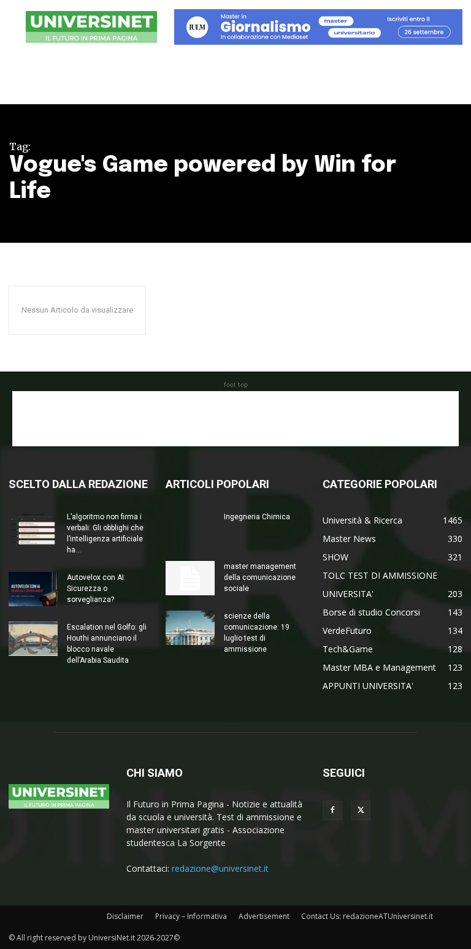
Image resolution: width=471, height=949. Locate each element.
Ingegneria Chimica (257, 517)
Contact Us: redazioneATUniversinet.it (367, 916)
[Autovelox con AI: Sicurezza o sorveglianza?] (33, 589)
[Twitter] (360, 810)
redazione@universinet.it (220, 868)
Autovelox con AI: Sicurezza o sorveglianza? (96, 588)
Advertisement (264, 916)
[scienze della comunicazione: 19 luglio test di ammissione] (190, 628)
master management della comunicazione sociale (260, 577)
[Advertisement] (235, 418)
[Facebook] (332, 810)
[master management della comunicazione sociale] (190, 578)
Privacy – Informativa (191, 916)
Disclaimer (125, 916)
